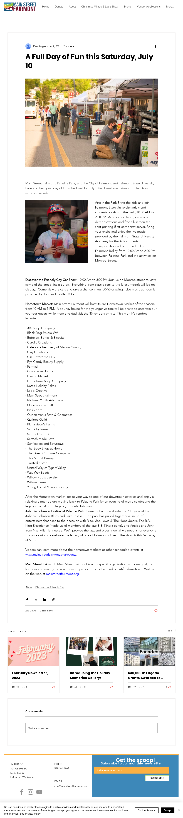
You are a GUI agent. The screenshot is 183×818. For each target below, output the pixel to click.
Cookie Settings (146, 810)
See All (171, 630)
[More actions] (155, 46)
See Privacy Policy (30, 813)
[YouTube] (39, 792)
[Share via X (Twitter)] (36, 599)
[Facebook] (22, 792)
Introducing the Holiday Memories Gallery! (90, 675)
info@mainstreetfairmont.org (71, 785)
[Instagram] (30, 792)
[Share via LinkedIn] (44, 599)
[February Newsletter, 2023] (33, 651)
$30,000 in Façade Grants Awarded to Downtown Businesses (147, 675)
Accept (167, 810)
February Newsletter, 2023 (30, 675)
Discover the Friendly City (49, 587)
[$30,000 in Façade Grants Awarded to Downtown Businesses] (149, 651)
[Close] (179, 810)
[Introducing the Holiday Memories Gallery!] (91, 651)
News (29, 587)
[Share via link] (53, 599)
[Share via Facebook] (27, 599)
